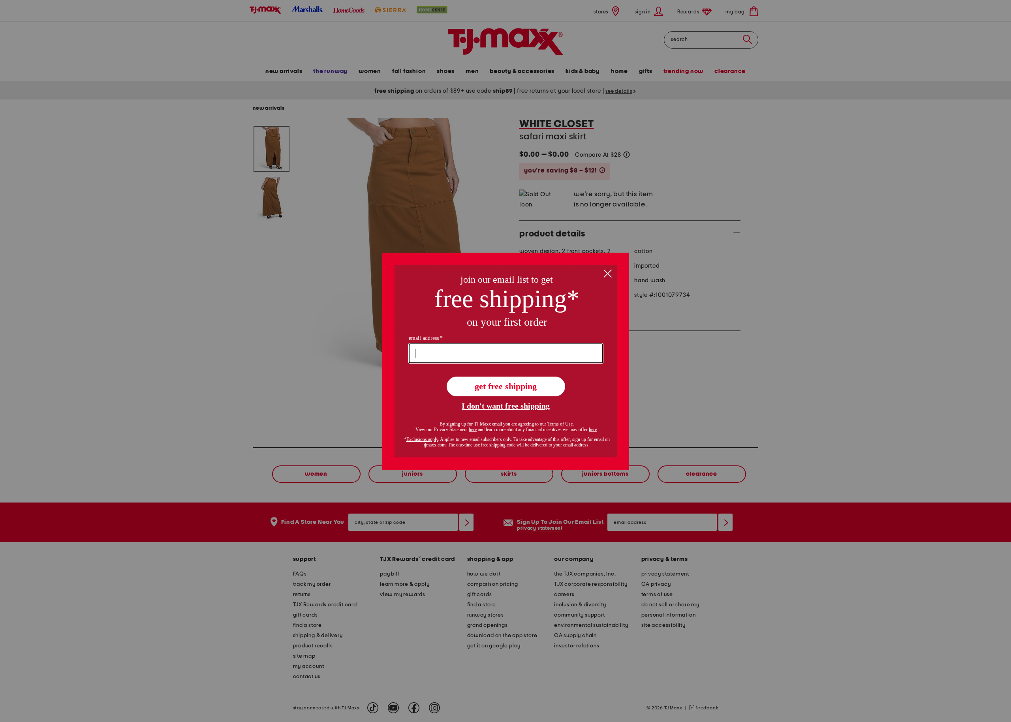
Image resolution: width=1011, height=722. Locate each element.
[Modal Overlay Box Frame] (505, 361)
